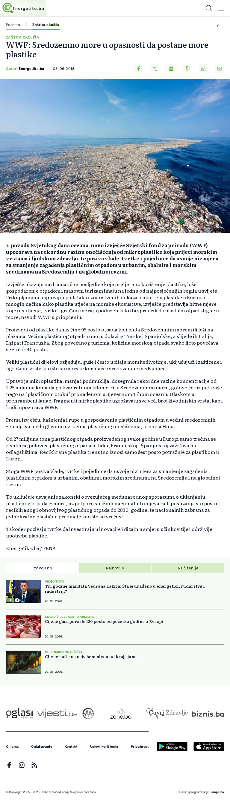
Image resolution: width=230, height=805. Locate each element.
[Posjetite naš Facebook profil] (9, 765)
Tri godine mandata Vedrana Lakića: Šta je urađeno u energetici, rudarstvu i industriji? (125, 588)
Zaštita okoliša (45, 25)
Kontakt (71, 746)
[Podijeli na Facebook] (138, 68)
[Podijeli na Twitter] (154, 68)
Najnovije (115, 568)
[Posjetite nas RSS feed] (34, 765)
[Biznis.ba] (208, 714)
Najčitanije (188, 568)
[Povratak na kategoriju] (220, 26)
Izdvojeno (42, 568)
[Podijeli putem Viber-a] (187, 68)
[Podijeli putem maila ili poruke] (219, 68)
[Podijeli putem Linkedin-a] (171, 68)
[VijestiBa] (57, 713)
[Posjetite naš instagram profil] (22, 765)
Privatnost (140, 746)
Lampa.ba (217, 792)
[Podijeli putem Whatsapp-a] (203, 68)
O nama (12, 746)
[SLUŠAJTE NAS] (88, 713)
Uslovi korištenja (104, 746)
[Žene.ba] (121, 713)
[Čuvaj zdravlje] (166, 713)
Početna (13, 25)
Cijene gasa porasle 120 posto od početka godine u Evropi (104, 621)
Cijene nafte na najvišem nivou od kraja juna (91, 656)
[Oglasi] (19, 713)
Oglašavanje (41, 746)
